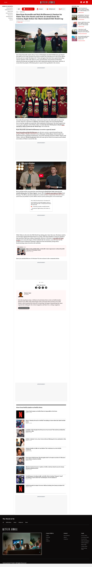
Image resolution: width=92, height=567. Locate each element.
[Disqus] (41, 364)
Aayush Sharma (81, 19)
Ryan (62, 124)
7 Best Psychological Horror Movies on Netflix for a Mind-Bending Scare (83, 9)
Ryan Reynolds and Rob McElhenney (26, 132)
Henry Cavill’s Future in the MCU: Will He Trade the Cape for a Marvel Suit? (84, 23)
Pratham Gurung (81, 40)
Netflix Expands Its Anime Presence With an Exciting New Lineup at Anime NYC (45, 485)
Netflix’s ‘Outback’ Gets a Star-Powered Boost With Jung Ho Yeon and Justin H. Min (46, 439)
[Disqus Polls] (41, 328)
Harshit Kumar (81, 26)
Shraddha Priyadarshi (82, 33)
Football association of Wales (53, 193)
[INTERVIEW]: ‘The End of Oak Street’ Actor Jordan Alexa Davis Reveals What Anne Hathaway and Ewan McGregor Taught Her (83, 16)
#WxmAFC (35, 206)
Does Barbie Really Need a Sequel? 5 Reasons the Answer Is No (83, 37)
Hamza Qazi (20, 22)
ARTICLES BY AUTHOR (23, 308)
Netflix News (22, 11)
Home (5, 2)
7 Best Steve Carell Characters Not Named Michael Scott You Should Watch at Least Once (83, 30)
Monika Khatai (81, 12)
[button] (69, 51)
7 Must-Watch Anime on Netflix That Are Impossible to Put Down (41, 411)
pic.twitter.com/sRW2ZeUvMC (43, 206)
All (19, 9)
